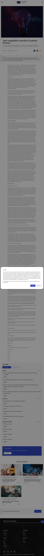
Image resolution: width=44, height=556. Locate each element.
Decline (38, 285)
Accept (32, 285)
